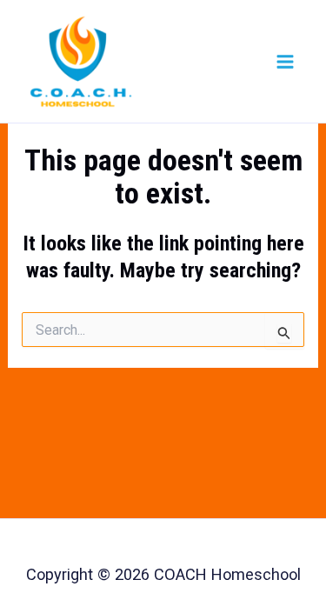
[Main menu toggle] (285, 61)
